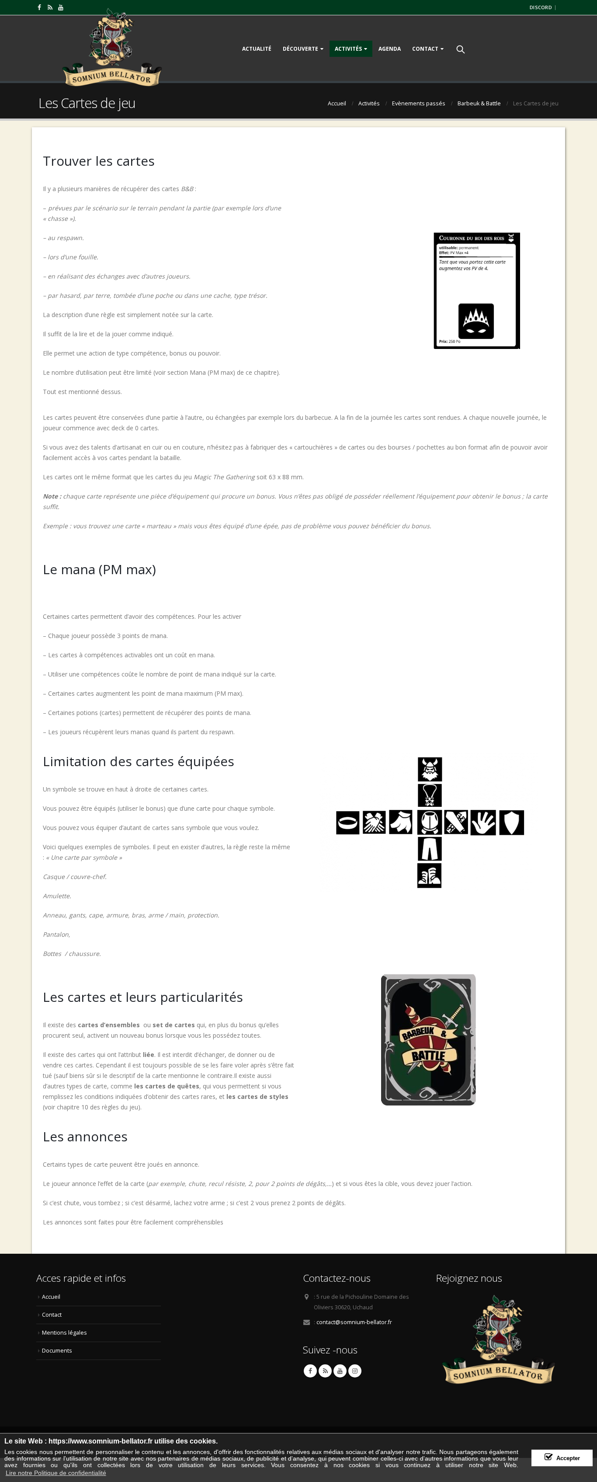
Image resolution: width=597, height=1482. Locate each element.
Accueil (51, 1297)
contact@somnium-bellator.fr (354, 1322)
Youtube (340, 1370)
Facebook (310, 1370)
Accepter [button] (568, 1458)
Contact (425, 48)
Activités (348, 48)
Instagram (354, 1370)
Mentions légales (64, 1332)
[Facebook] (39, 7)
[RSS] (50, 7)
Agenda (389, 48)
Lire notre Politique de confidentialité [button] (56, 1472)
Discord (541, 7)
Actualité (256, 48)
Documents (57, 1350)
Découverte (300, 48)
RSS (325, 1370)
